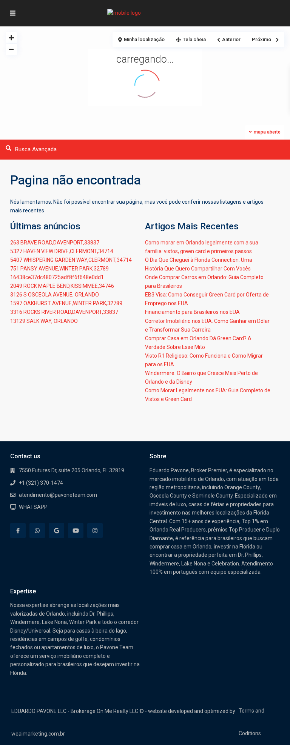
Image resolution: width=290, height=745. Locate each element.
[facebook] (18, 530)
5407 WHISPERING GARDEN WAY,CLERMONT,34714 (71, 260)
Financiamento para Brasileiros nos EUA (192, 312)
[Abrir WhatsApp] (271, 725)
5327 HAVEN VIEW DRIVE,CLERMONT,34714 (61, 251)
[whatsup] (37, 530)
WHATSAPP (33, 507)
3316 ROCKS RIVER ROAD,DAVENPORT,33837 (64, 312)
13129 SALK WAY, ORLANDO (44, 321)
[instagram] (95, 530)
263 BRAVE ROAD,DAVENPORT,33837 (54, 243)
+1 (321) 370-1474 (41, 483)
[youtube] (75, 530)
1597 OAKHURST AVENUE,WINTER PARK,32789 (66, 303)
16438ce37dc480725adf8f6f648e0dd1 (57, 277)
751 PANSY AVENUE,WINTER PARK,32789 (59, 269)
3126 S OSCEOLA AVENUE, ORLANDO (54, 295)
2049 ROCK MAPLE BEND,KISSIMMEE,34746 (62, 286)
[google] (56, 530)
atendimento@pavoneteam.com (58, 495)
